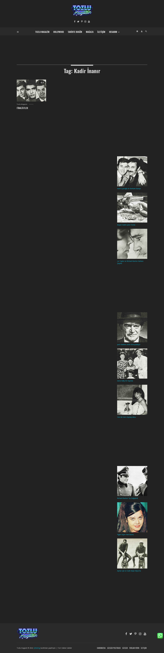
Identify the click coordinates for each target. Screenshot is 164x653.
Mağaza (89, 32)
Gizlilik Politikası (114, 648)
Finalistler (22, 108)
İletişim (101, 32)
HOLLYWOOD (58, 32)
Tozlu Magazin (42, 32)
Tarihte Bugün (75, 32)
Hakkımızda (101, 648)
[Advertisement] (82, 46)
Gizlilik (125, 648)
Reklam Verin (134, 648)
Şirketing (37, 648)
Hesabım (113, 32)
